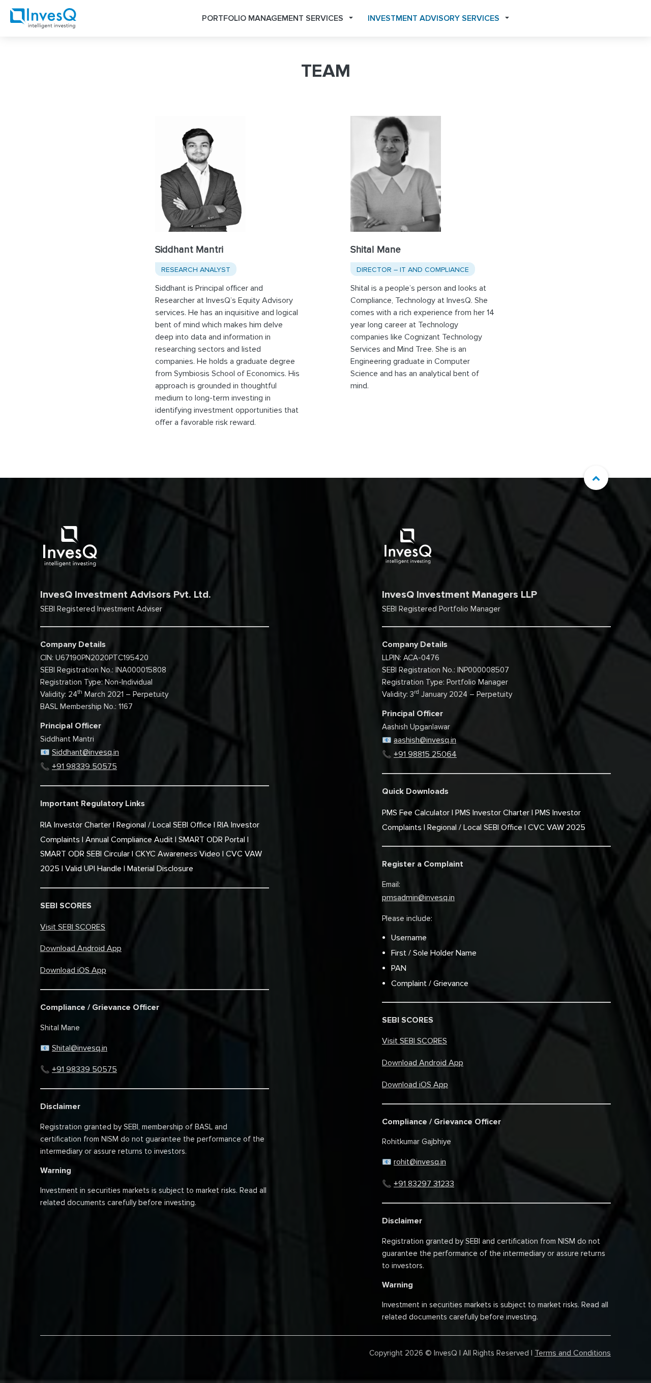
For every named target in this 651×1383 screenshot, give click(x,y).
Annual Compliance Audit (129, 840)
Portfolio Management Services (272, 18)
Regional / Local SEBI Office (164, 825)
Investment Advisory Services (433, 18)
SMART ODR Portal (212, 840)
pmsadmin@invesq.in (418, 898)
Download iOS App (73, 970)
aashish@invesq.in (425, 740)
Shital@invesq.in (79, 1048)
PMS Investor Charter (492, 813)
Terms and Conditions (573, 1353)
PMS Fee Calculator (416, 813)
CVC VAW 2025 (556, 827)
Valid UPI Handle (93, 869)
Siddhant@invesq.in (85, 752)
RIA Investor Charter (75, 825)
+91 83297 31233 (424, 1184)
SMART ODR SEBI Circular (85, 854)
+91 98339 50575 (84, 766)
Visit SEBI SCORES (72, 927)
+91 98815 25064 (425, 754)
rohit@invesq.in (420, 1162)
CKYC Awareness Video (177, 854)
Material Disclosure (160, 869)
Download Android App (81, 948)
